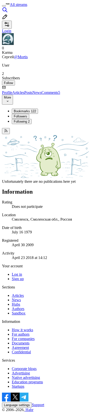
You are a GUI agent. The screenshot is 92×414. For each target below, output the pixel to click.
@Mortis (21, 57)
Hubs (16, 304)
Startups (18, 386)
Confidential (21, 352)
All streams (18, 4)
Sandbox (19, 313)
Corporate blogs (24, 369)
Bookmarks (25, 111)
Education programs (27, 382)
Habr (29, 410)
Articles (18, 92)
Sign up (18, 279)
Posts (28, 92)
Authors (18, 309)
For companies (23, 339)
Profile (7, 92)
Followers (20, 116)
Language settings (17, 405)
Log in (17, 274)
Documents (20, 343)
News (36, 92)
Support (38, 405)
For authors (20, 334)
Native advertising (26, 377)
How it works (22, 330)
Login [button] (6, 31)
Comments (50, 92)
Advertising (21, 373)
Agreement (20, 347)
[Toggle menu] (4, 6)
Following (22, 121)
